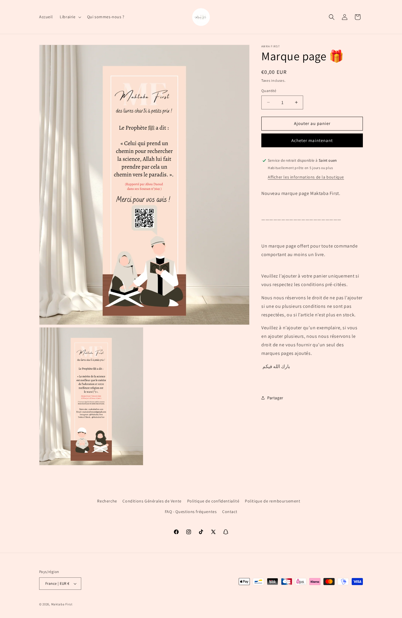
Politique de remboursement (272, 501)
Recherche (107, 501)
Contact (229, 511)
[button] (69, 17)
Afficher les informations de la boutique (306, 177)
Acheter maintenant (312, 140)
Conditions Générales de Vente (151, 501)
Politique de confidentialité (213, 501)
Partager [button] (275, 397)
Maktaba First (62, 604)
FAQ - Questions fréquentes (191, 511)
